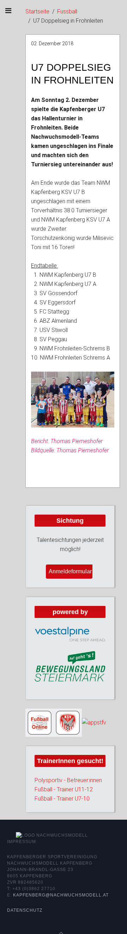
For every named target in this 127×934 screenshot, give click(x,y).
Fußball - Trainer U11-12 (64, 789)
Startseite (37, 11)
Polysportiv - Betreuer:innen (68, 780)
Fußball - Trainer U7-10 (62, 798)
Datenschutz (24, 910)
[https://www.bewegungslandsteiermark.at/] (70, 666)
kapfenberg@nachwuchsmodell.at (61, 895)
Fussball (67, 11)
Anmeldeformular (70, 571)
